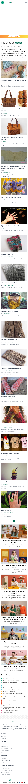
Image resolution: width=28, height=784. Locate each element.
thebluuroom (20, 230)
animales (12, 458)
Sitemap (13, 782)
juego (17, 458)
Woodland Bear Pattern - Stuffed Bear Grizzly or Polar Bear (14, 697)
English (16, 722)
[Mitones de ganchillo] (14, 243)
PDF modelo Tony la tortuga (9, 691)
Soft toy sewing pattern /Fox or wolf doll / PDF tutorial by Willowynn (15, 704)
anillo (2, 515)
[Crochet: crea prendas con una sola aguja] (14, 556)
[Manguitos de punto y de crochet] (14, 357)
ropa (15, 174)
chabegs (18, 115)
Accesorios (4, 758)
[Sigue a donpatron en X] (17, 782)
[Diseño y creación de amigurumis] (14, 657)
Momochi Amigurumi (8, 455)
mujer (6, 85)
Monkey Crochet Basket (8, 685)
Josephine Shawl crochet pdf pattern (11, 689)
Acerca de (3, 736)
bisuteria (6, 515)
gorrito (10, 85)
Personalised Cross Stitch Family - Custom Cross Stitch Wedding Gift (15, 708)
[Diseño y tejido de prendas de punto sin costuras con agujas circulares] (14, 608)
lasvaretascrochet (19, 86)
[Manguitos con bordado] (14, 386)
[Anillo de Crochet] (14, 499)
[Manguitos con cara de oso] (14, 329)
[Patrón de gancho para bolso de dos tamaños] (14, 126)
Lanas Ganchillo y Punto (9, 427)
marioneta (15, 486)
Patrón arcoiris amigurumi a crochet (11, 680)
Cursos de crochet (14, 36)
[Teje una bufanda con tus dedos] (14, 215)
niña (7, 174)
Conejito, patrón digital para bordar (10, 710)
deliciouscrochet (20, 202)
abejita (20, 486)
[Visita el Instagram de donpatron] (24, 782)
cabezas (7, 202)
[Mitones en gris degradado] (14, 272)
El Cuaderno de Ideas (8, 256)
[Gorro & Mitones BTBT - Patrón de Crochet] (14, 69)
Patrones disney (5, 750)
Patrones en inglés (5, 774)
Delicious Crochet (7, 199)
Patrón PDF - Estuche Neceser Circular (11, 700)
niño (10, 174)
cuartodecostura (5, 176)
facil (23, 143)
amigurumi (12, 202)
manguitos (3, 344)
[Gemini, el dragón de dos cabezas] (14, 186)
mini (2, 486)
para (11, 115)
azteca (5, 429)
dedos (22, 85)
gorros (2, 85)
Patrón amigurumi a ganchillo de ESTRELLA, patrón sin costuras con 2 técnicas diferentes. (15, 683)
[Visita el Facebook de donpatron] (19, 782)
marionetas (4, 458)
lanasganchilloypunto (10, 431)
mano (17, 515)
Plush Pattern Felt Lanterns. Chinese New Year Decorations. (13, 694)
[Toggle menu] (26, 2)
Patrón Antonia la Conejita (8, 678)
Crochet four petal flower (8, 687)
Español (12, 722)
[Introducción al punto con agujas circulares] (14, 582)
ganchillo (12, 86)
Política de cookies (7, 782)
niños (24, 458)
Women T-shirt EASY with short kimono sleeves (13, 702)
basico (8, 115)
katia (2, 429)
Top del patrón (4, 746)
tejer (14, 115)
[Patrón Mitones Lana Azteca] (14, 414)
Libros (2, 762)
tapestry (3, 143)
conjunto (3, 86)
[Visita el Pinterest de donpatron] (22, 782)
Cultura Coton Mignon (8, 512)
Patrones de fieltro (5, 768)
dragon (3, 202)
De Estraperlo (6, 313)
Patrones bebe (4, 752)
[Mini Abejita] (14, 471)
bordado (22, 401)
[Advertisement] (14, 20)
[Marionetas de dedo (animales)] (14, 442)
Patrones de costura (6, 772)
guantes (19, 85)
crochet (8, 86)
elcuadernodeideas (19, 259)
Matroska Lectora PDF (8, 712)
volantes (19, 174)
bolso (4, 115)
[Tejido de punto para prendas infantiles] (14, 633)
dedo (8, 458)
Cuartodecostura (7, 172)
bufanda (7, 230)
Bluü (4, 228)
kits (2, 115)
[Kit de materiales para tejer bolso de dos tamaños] (14, 98)
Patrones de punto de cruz (7, 770)
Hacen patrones (5, 744)
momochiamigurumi (6, 459)
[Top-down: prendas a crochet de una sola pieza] (14, 532)
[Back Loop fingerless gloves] (14, 300)
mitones (14, 85)
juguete (21, 458)
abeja (23, 486)
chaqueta (3, 174)
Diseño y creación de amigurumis (14, 666)
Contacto (3, 738)
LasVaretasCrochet (7, 82)
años (12, 174)
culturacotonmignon (6, 516)
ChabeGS (5, 113)
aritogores (3, 488)
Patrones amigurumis (6, 748)
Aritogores (5, 484)
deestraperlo (21, 315)
